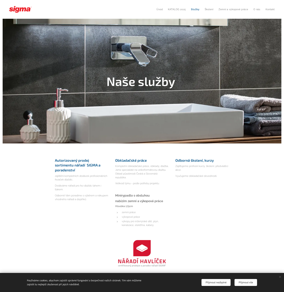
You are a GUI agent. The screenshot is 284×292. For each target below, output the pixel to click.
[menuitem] (160, 9)
